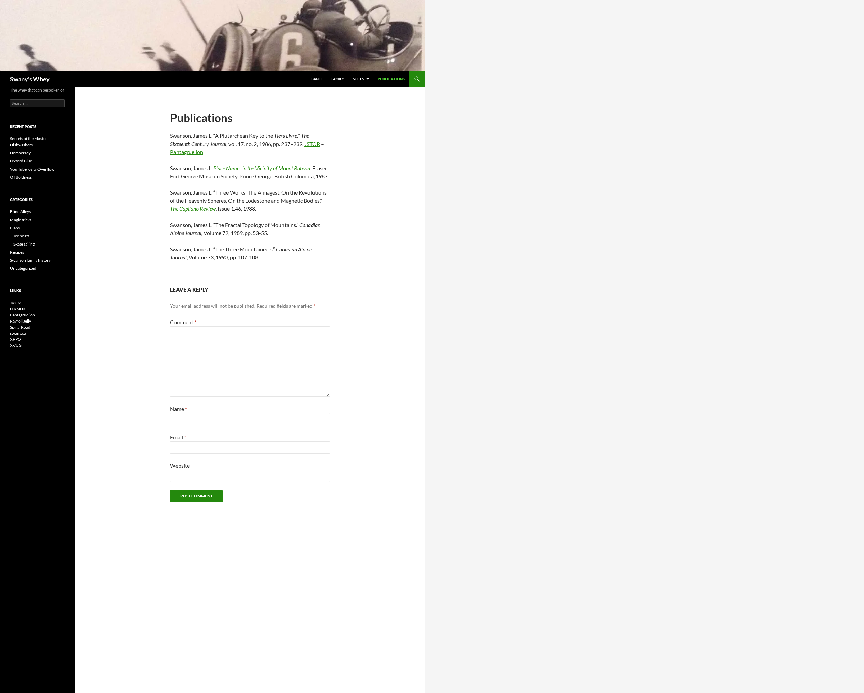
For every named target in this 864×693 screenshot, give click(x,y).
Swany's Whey (30, 79)
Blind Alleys (20, 211)
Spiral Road (20, 327)
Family (337, 79)
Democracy (20, 152)
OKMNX (18, 308)
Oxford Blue (21, 160)
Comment (183, 322)
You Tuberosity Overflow (32, 169)
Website (180, 465)
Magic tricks (20, 219)
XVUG (16, 345)
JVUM (15, 302)
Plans (15, 227)
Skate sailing (24, 244)
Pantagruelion (186, 152)
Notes (358, 79)
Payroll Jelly (20, 321)
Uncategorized (23, 268)
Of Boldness (21, 177)
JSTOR (312, 143)
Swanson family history (30, 260)
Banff (317, 79)
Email (178, 437)
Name (178, 409)
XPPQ (15, 339)
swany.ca (18, 333)
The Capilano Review (193, 208)
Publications (391, 79)
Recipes (17, 252)
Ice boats (21, 235)
